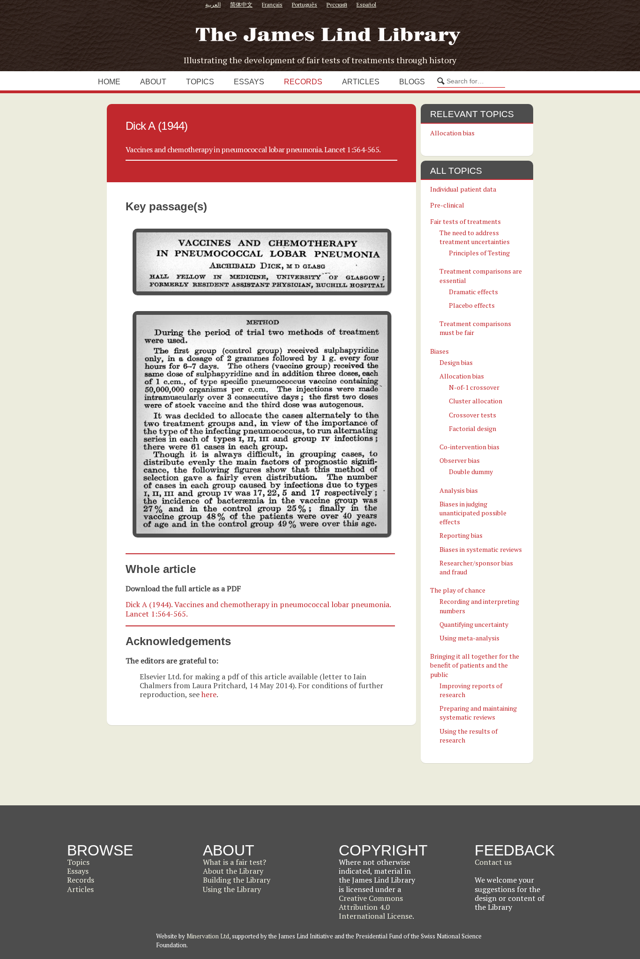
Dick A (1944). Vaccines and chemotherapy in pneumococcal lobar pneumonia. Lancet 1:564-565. (258, 608)
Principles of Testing (479, 252)
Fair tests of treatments (465, 221)
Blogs (412, 82)
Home (109, 82)
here (208, 694)
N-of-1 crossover (474, 387)
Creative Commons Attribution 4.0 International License (375, 907)
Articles (361, 82)
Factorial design (472, 428)
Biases (439, 351)
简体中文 (241, 4)
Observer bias (459, 460)
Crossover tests (472, 414)
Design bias (456, 362)
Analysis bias (458, 490)
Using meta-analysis (469, 637)
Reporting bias (461, 535)
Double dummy (471, 471)
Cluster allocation (475, 400)
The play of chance (457, 590)
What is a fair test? (234, 862)
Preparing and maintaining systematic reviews (478, 712)
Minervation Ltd (207, 936)
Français (272, 4)
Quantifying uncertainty (473, 624)
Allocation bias (452, 132)
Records (303, 82)
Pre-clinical (447, 205)
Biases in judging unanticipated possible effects (472, 512)
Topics (200, 82)
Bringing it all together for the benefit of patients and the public (474, 665)
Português (304, 4)
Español (366, 4)
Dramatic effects (473, 291)
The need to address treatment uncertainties (474, 237)
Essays (249, 82)
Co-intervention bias (469, 446)
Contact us (493, 862)
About (153, 82)
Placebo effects (472, 305)
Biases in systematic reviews (480, 549)
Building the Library (236, 880)
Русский (337, 4)
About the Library (233, 871)
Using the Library (232, 889)
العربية (213, 4)
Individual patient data (463, 189)
